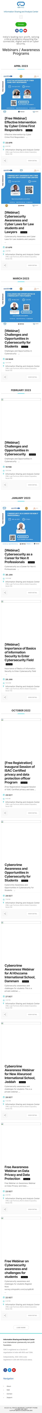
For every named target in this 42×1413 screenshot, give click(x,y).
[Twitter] (21, 30)
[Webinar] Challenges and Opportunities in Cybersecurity (17, 448)
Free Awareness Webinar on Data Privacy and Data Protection (17, 1173)
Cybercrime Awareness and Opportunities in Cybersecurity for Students (18, 872)
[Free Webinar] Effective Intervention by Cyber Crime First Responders (20, 124)
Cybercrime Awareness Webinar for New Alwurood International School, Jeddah (20, 1074)
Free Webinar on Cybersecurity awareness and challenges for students (17, 1269)
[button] (21, 17)
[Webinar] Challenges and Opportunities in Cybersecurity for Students (18, 338)
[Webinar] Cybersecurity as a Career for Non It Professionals (18, 556)
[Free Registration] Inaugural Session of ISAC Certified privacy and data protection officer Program (20, 772)
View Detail (32, 160)
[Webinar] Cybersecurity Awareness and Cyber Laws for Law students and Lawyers (19, 222)
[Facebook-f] (5, 1370)
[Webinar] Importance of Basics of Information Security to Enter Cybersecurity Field (20, 652)
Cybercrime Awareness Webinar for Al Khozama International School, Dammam (20, 973)
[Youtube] (25, 30)
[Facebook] (17, 30)
